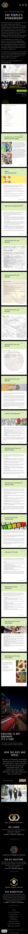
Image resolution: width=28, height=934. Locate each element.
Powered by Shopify (14, 932)
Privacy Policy (14, 914)
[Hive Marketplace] (14, 882)
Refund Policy (14, 919)
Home (6, 11)
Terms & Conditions (14, 912)
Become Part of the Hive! (13, 929)
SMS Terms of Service (14, 926)
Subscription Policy (14, 921)
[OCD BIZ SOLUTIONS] (14, 850)
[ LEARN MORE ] (14, 839)
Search (14, 910)
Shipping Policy (14, 916)
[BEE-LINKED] (14, 817)
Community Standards (14, 923)
